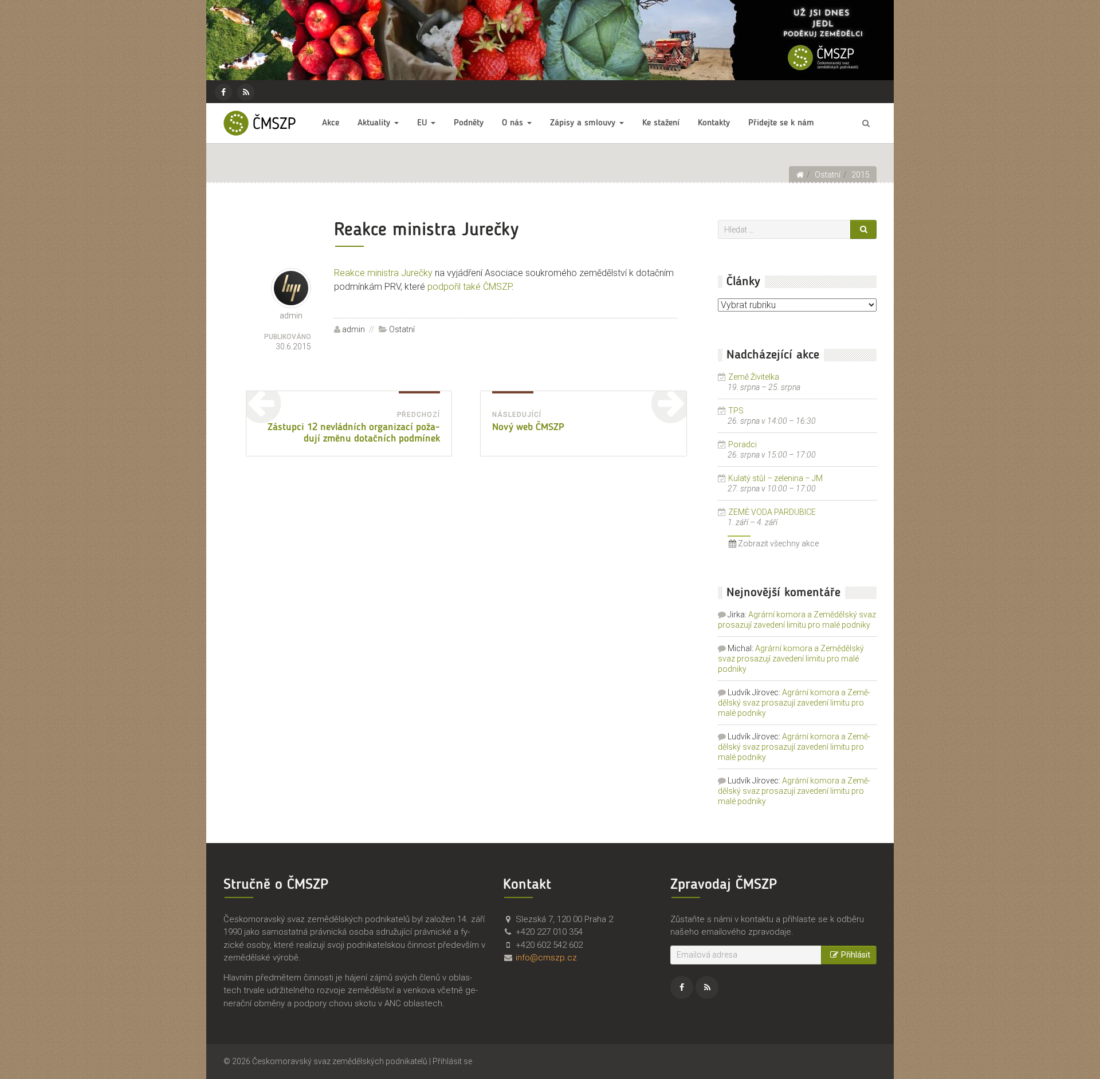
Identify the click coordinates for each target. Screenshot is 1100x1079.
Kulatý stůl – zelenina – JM (775, 478)
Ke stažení (660, 123)
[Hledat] (863, 229)
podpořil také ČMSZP (469, 286)
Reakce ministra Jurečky (383, 272)
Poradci (742, 444)
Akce (330, 123)
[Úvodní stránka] (800, 174)
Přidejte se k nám (781, 123)
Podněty (469, 123)
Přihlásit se (452, 1061)
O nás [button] (514, 123)
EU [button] (423, 123)
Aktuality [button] (375, 123)
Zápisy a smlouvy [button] (584, 123)
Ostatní (402, 329)
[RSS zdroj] (245, 92)
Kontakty (714, 123)
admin (353, 329)
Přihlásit (855, 954)
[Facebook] (223, 92)
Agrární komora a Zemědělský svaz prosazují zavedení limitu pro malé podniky (791, 659)
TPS (736, 410)
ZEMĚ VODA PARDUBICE (772, 512)
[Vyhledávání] (866, 123)
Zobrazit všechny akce (777, 543)
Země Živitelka (753, 376)
